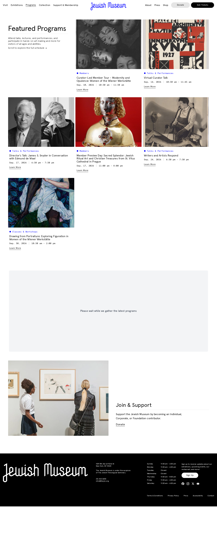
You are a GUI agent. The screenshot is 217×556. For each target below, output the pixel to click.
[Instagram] (188, 483)
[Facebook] (183, 483)
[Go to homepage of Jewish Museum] (108, 6)
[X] (193, 483)
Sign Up (190, 475)
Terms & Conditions (155, 496)
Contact (211, 496)
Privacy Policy (173, 496)
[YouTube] (198, 483)
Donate (180, 5)
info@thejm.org (102, 481)
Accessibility (198, 496)
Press (186, 496)
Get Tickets (202, 5)
